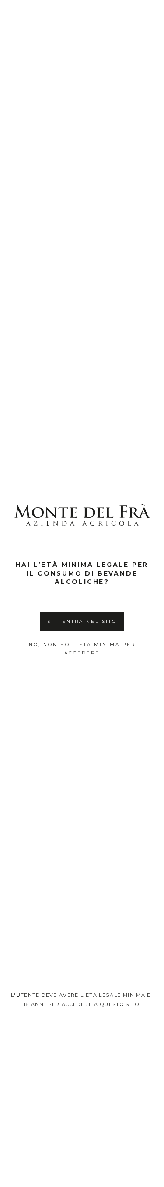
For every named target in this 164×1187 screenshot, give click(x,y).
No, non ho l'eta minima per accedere (82, 649)
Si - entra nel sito (82, 621)
